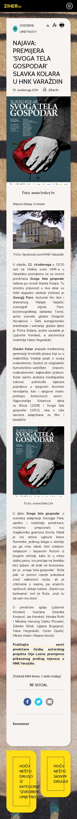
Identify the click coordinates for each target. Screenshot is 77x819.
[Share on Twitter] (38, 704)
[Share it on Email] (49, 704)
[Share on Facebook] (27, 704)
